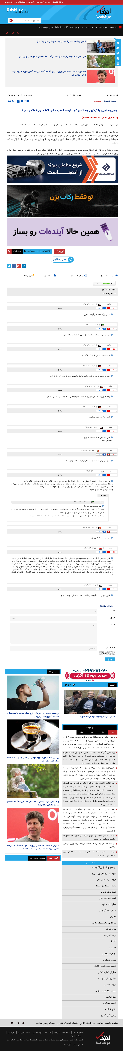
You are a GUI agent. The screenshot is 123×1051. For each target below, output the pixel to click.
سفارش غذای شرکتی (107, 972)
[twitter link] (12, 1023)
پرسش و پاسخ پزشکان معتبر (103, 867)
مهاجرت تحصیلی (108, 954)
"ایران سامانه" (66, 1044)
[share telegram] (12, 33)
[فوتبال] (118, 53)
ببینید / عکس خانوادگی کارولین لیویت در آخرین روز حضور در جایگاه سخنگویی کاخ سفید (89, 837)
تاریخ (82, 1023)
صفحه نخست (110, 101)
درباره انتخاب (78, 1032)
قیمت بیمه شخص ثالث (105, 966)
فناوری (60, 1023)
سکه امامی (111, 997)
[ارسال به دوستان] (13, 101)
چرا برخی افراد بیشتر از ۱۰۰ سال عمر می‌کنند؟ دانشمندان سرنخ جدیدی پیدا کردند (51, 56)
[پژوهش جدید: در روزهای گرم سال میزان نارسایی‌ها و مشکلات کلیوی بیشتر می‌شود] (33, 693)
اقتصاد (75, 1023)
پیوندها (47, 2)
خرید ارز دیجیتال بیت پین (104, 873)
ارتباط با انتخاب (57, 2)
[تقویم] (118, 58)
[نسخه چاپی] (9, 101)
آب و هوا (40, 2)
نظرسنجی (8, 2)
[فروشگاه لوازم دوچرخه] (62, 201)
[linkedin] (24, 266)
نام (114, 610)
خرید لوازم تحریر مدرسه (105, 879)
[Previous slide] (74, 685)
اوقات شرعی (30, 2)
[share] (6, 33)
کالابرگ (113, 941)
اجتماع (67, 1023)
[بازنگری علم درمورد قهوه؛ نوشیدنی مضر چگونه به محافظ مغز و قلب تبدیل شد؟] (33, 736)
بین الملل (90, 1023)
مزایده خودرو (110, 984)
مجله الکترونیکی (24, 1032)
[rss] (18, 33)
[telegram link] (18, 1023)
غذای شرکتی (110, 929)
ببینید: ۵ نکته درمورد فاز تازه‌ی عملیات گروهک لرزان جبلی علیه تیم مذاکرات (89, 845)
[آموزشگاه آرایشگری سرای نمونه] (62, 232)
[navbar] (120, 27)
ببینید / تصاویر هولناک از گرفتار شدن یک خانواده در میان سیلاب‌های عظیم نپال (89, 853)
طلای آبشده (110, 1009)
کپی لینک (60, 251)
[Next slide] (66, 685)
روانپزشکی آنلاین (108, 1015)
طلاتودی (112, 947)
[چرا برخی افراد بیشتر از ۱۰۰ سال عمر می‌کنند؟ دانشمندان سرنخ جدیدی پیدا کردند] (33, 781)
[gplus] (19, 266)
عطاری (113, 917)
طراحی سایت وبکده (107, 978)
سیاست (97, 101)
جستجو (79, 1035)
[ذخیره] (18, 101)
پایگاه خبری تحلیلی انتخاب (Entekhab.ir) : (99, 117)
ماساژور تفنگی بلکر (107, 910)
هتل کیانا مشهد (109, 904)
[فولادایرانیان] (62, 169)
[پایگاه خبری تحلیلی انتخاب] (105, 14)
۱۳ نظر (68, 95)
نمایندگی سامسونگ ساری (104, 923)
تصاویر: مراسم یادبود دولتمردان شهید (98, 716)
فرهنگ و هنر (49, 1023)
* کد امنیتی (110, 647)
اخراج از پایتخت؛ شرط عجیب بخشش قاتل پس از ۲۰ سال (61, 41)
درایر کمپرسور (110, 935)
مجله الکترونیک (19, 2)
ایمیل (112, 617)
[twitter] (9, 266)
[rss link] (23, 1023)
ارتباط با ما (66, 1032)
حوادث (39, 1023)
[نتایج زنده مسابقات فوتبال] (118, 63)
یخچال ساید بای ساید (106, 886)
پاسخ (60, 308)
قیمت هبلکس (109, 960)
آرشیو (71, 1035)
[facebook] (14, 266)
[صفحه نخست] (118, 42)
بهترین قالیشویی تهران (105, 991)
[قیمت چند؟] (118, 47)
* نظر (113, 624)
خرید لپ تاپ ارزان (107, 898)
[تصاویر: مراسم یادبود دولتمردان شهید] (90, 702)
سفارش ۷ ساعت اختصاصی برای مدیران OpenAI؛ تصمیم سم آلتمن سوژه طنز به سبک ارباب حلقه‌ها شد (49, 73)
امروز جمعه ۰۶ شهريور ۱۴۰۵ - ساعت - (101, 27)
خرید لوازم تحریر (108, 892)
